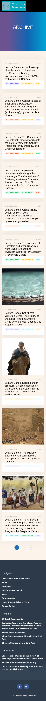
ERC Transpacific (27, 83)
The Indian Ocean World (13, 632)
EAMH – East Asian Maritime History (19, 662)
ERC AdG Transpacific (12, 590)
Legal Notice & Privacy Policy (15, 602)
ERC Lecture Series (12, 83)
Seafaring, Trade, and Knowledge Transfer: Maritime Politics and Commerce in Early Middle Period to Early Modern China (22, 626)
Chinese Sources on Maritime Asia (18, 643)
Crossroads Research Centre (16, 578)
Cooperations (8, 598)
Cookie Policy (8, 606)
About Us (6, 586)
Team (4, 594)
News (38, 83)
